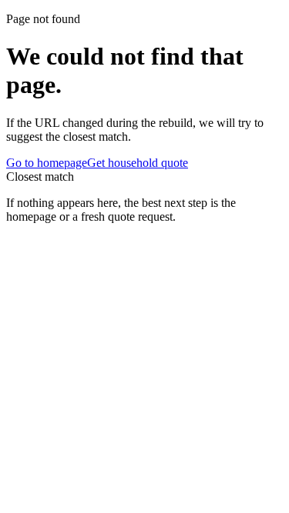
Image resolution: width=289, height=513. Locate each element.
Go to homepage (46, 162)
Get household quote (137, 162)
